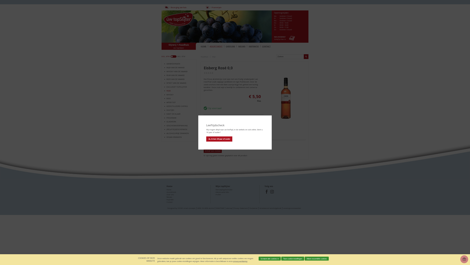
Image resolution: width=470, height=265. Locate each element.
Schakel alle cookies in (270, 259)
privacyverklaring (240, 261)
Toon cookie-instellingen (292, 259)
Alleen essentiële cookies (317, 259)
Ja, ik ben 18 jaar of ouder (219, 139)
